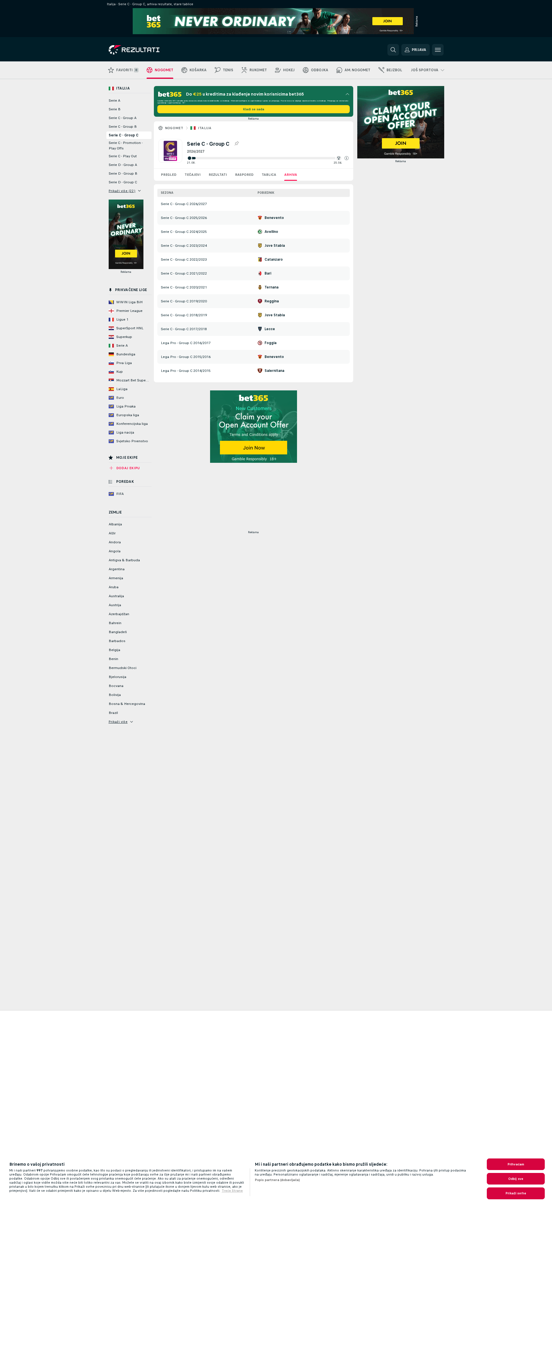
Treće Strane (232, 1191)
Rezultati (218, 175)
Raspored (244, 175)
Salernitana (274, 370)
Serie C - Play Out (123, 156)
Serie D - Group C (123, 182)
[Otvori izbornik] (438, 50)
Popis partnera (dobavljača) (277, 1180)
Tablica (269, 175)
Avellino (271, 231)
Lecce (270, 329)
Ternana (271, 287)
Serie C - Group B (123, 126)
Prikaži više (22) (122, 191)
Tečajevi (193, 175)
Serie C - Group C (124, 135)
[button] (347, 158)
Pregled (168, 175)
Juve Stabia (275, 245)
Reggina (272, 301)
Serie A (114, 100)
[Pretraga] (393, 50)
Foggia (270, 343)
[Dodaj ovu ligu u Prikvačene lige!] (236, 143)
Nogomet (174, 128)
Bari (268, 273)
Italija (204, 128)
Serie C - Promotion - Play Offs (126, 145)
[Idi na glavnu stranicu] (148, 49)
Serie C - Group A (122, 118)
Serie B (115, 109)
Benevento (274, 217)
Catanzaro (274, 259)
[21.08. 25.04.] (268, 158)
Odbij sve (515, 1179)
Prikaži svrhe (515, 1193)
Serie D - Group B (123, 173)
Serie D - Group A (123, 164)
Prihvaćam (515, 1164)
